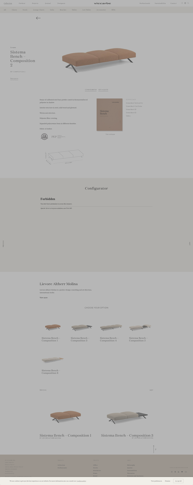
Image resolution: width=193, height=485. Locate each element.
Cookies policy (81, 481)
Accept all (178, 481)
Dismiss (167, 481)
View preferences (156, 481)
